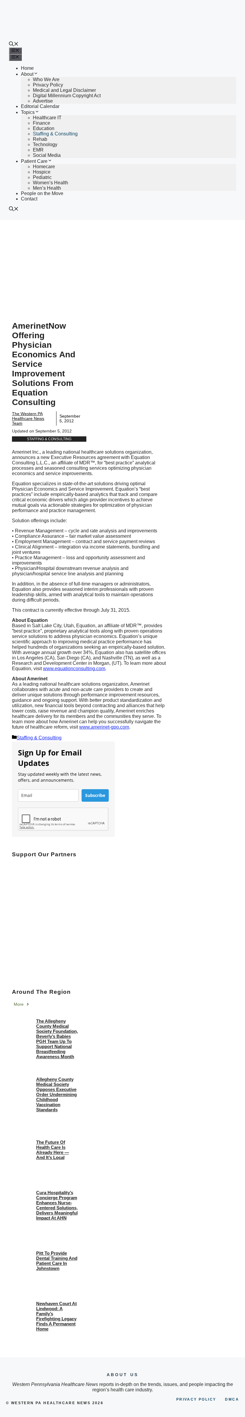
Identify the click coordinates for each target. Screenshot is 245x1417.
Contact (29, 198)
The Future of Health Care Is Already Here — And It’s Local (52, 1150)
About (27, 74)
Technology (45, 144)
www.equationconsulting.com (74, 668)
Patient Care (34, 161)
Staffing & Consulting (55, 133)
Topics (28, 112)
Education (43, 128)
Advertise (43, 100)
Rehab (40, 139)
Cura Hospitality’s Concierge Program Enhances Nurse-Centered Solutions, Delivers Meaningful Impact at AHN (57, 1205)
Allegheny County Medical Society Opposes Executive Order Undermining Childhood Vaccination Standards (56, 1094)
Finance (41, 123)
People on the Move (42, 193)
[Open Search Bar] (14, 44)
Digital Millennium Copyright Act (67, 95)
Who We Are (46, 79)
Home (27, 68)
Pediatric (42, 177)
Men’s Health (47, 188)
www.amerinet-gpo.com (104, 727)
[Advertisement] (122, 264)
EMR (38, 149)
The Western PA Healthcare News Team (28, 418)
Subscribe (95, 795)
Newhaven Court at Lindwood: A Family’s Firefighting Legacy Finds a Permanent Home (56, 1316)
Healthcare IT (47, 117)
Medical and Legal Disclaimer (64, 90)
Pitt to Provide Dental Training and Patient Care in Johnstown (56, 1261)
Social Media (47, 155)
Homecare (44, 166)
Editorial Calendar (40, 106)
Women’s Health (50, 182)
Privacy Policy (48, 84)
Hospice (41, 171)
